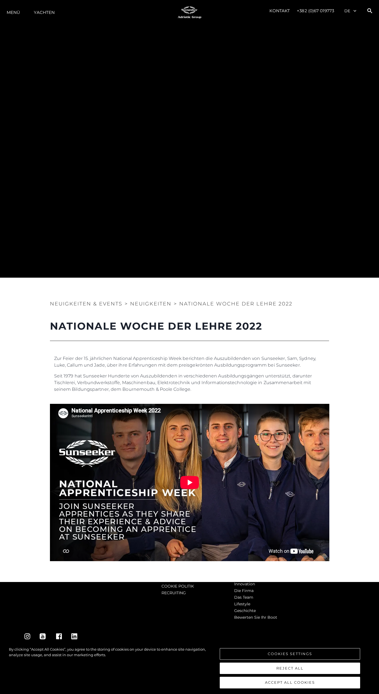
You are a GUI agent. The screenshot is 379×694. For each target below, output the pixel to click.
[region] (189, 667)
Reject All (290, 668)
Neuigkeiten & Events (86, 304)
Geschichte (245, 610)
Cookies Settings (290, 653)
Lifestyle (242, 603)
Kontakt (279, 10)
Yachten (44, 12)
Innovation (244, 583)
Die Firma (244, 590)
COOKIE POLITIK (177, 586)
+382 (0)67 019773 (315, 10)
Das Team (243, 597)
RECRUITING (173, 592)
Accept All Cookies (290, 682)
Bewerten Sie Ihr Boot (255, 617)
